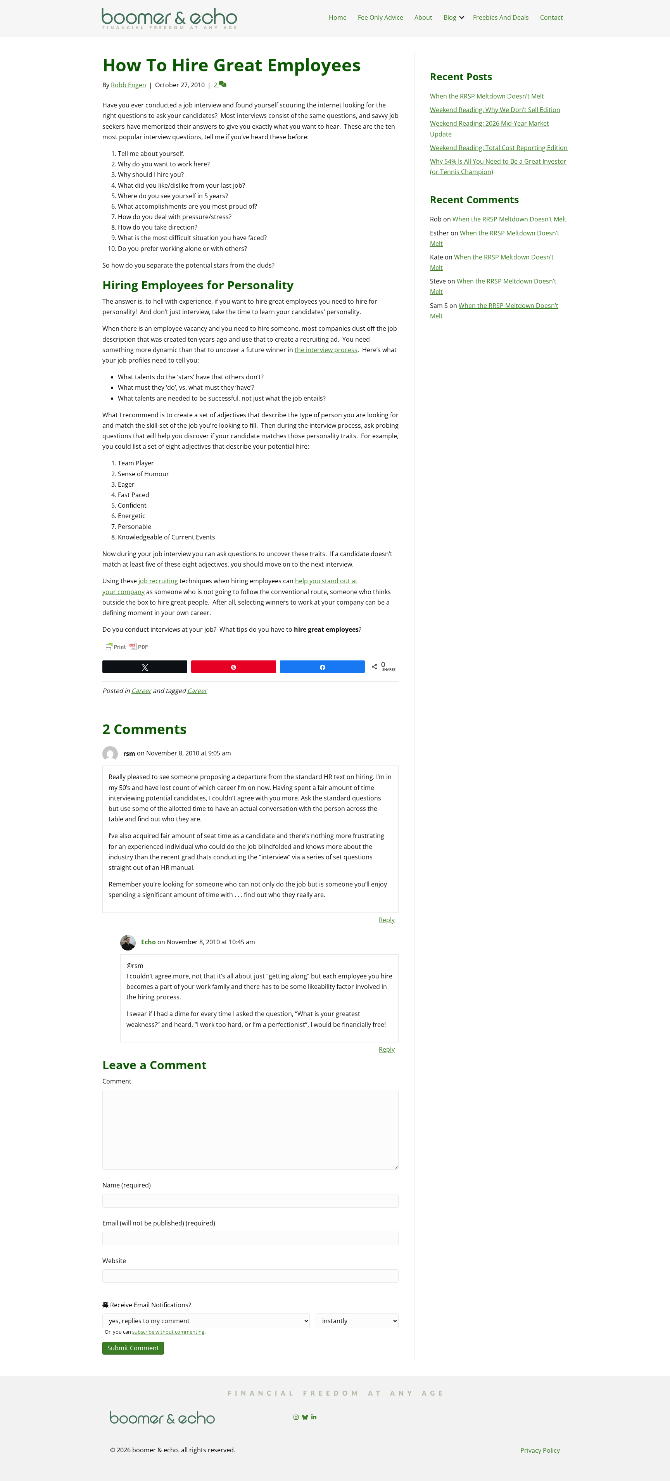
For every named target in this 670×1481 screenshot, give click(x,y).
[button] (461, 17)
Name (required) (126, 1185)
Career (141, 690)
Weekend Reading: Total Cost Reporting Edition (499, 147)
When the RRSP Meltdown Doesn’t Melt (487, 96)
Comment (116, 1081)
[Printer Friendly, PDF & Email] (126, 647)
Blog (450, 17)
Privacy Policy (540, 1450)
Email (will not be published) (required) (158, 1223)
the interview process (326, 350)
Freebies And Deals (501, 17)
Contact (551, 17)
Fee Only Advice (380, 17)
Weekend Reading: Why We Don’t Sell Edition (495, 109)
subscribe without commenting (168, 1331)
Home (338, 17)
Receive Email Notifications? (150, 1305)
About (423, 17)
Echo (148, 942)
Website (114, 1260)
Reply (387, 920)
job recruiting (158, 581)
